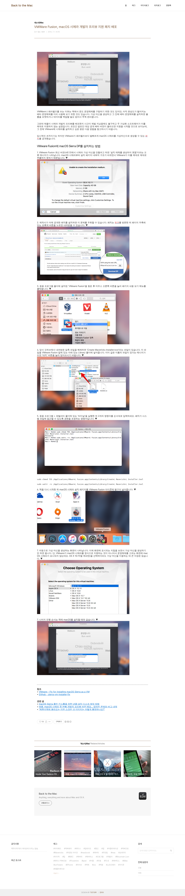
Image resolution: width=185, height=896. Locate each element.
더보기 (55, 873)
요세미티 (122, 853)
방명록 (168, 5)
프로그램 (100, 857)
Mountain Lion (122, 857)
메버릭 (96, 853)
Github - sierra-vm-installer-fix (54, 694)
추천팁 (105, 853)
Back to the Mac (22, 5)
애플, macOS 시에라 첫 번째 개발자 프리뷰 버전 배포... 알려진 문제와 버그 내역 (78, 706)
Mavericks (59, 853)
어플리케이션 (113, 848)
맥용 (101, 865)
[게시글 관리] (49, 722)
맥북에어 (68, 848)
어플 (92, 861)
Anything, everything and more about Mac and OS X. (62, 797)
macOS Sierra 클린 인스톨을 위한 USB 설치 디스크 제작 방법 (69, 704)
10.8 (107, 861)
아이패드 (58, 848)
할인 (96, 848)
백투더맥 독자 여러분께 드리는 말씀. (24, 848)
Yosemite (75, 861)
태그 (133, 5)
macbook (86, 853)
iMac (126, 861)
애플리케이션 (59, 869)
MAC (71, 857)
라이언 (79, 865)
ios (94, 865)
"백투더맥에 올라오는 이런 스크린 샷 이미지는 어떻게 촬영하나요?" (72, 709)
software (59, 865)
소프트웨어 (111, 865)
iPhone (70, 865)
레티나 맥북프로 (60, 861)
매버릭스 (116, 861)
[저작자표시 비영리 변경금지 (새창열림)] (68, 722)
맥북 (87, 865)
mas (113, 853)
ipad (84, 861)
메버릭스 (89, 857)
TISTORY (93, 892)
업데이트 (88, 848)
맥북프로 (125, 848)
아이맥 (57, 857)
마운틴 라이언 (72, 853)
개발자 (110, 857)
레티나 (78, 848)
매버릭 (79, 857)
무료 (99, 861)
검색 (171, 850)
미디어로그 (145, 5)
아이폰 (121, 865)
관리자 (102, 892)
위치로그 (157, 5)
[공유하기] (46, 722)
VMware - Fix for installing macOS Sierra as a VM (64, 691)
